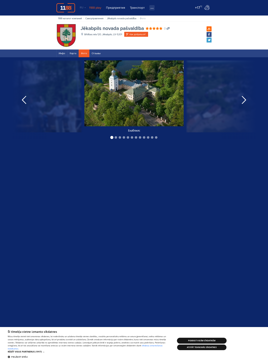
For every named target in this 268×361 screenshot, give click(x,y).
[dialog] (134, 344)
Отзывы (96, 53)
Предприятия (115, 8)
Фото (84, 53)
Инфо (62, 53)
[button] (89, 351)
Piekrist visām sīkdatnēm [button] (202, 340)
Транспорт (137, 8)
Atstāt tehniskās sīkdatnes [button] (202, 347)
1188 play (95, 8)
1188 (65, 7)
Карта (73, 53)
